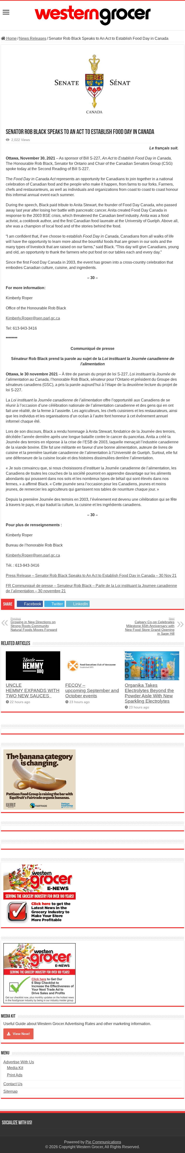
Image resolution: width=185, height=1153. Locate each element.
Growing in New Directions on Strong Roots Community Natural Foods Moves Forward (34, 624)
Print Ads (14, 1075)
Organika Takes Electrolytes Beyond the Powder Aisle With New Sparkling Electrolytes (149, 693)
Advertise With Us (18, 1062)
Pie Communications (103, 1142)
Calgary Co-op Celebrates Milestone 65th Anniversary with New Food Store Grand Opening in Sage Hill (149, 626)
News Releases (32, 38)
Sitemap (10, 1091)
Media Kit (15, 1068)
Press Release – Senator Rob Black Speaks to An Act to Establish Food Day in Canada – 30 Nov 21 (91, 575)
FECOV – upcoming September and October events (92, 690)
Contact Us (12, 1084)
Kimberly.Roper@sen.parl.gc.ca (33, 318)
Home (11, 38)
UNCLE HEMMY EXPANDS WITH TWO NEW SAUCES (32, 690)
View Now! (21, 1034)
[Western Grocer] (92, 14)
